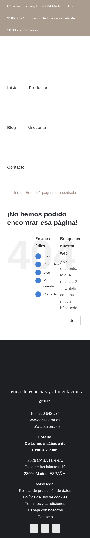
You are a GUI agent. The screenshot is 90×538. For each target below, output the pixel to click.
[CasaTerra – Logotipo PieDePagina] (45, 349)
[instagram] (45, 528)
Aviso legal (45, 484)
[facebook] (34, 528)
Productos (51, 264)
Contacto (50, 294)
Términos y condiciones (45, 504)
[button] (54, 167)
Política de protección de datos (45, 491)
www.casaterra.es (45, 420)
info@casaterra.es (45, 426)
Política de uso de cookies (45, 497)
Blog (46, 272)
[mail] (56, 528)
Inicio (47, 256)
